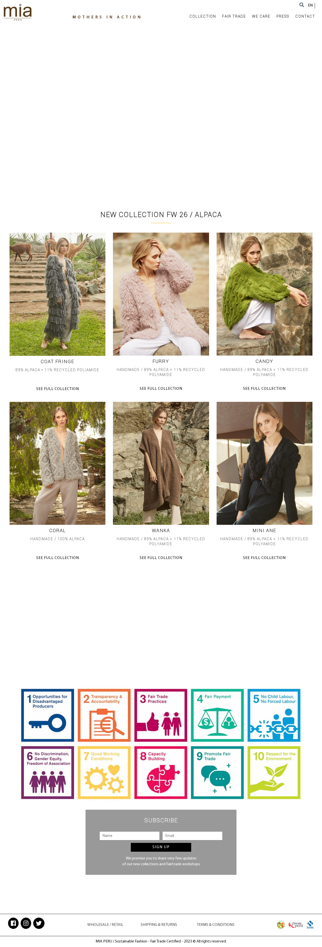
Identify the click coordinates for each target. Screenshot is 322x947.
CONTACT (305, 16)
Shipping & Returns (159, 925)
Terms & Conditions (215, 925)
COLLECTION (202, 16)
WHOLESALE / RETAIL (105, 925)
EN (310, 6)
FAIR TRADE (234, 16)
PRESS (282, 16)
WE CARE (261, 16)
